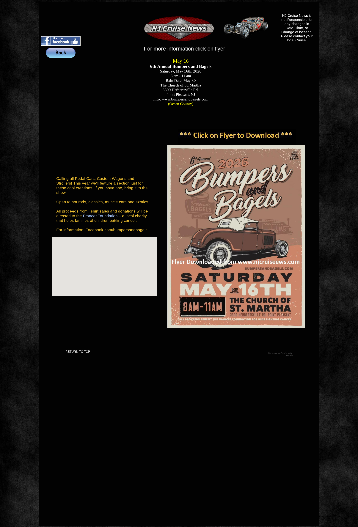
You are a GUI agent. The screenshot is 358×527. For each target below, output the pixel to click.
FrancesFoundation (100, 216)
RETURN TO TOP (77, 351)
